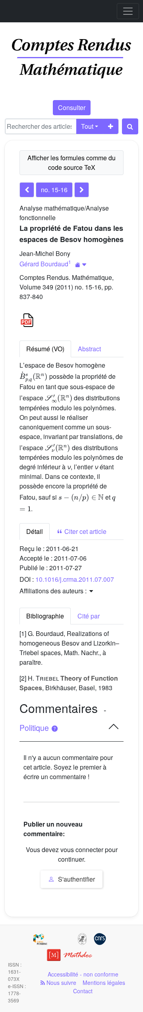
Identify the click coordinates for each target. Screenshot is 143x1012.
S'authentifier (75, 879)
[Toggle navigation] (128, 11)
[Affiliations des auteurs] (81, 264)
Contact (83, 991)
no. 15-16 (54, 189)
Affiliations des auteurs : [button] (53, 590)
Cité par (88, 615)
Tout (87, 126)
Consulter (71, 107)
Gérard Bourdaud (43, 263)
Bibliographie (45, 615)
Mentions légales (104, 982)
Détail (34, 531)
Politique (35, 727)
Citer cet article (84, 531)
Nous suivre (60, 982)
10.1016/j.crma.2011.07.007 (74, 579)
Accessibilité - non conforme (83, 974)
